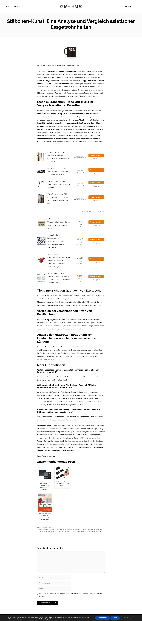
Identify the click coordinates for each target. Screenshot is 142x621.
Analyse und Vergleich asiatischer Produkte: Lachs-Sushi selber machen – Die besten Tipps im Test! (72, 531)
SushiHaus (71, 6)
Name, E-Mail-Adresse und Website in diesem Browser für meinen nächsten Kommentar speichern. (72, 595)
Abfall (115, 618)
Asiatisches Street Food (47, 527)
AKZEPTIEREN (102, 618)
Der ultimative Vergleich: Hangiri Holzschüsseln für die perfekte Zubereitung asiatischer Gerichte (70, 529)
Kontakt (128, 7)
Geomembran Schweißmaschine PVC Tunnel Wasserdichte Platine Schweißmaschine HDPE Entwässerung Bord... (58, 260)
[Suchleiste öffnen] (135, 7)
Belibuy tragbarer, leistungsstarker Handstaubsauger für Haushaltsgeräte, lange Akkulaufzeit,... (55, 241)
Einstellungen (45, 619)
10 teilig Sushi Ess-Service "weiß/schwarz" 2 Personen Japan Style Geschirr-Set (57, 171)
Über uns (17, 7)
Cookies (19, 619)
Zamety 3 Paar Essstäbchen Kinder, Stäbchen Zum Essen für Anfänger (59, 184)
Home (8, 7)
